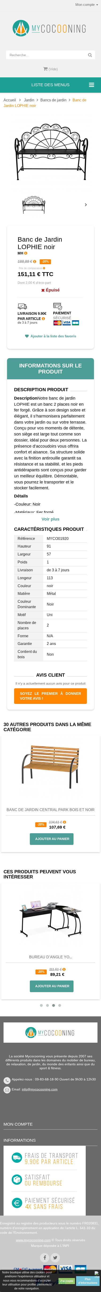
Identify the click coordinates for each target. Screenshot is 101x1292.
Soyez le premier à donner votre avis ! (50, 696)
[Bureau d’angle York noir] (50, 914)
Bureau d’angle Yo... (50, 957)
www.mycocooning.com (33, 1240)
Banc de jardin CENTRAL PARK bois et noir (51, 810)
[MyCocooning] (50, 28)
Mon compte (18, 1124)
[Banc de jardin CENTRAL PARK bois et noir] (50, 766)
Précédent (22, 199)
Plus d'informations (87, 1281)
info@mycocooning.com (40, 1089)
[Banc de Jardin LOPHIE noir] (33, 204)
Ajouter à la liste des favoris (53, 336)
